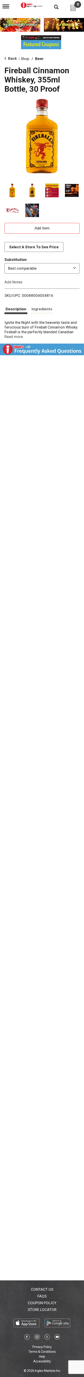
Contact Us (42, 1289)
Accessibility (42, 1361)
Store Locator (42, 1309)
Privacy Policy (42, 1347)
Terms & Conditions (42, 1351)
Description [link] (16, 309)
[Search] (52, 6)
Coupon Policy (42, 1303)
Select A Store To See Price (34, 247)
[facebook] (27, 1337)
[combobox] (42, 268)
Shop (25, 58)
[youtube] (57, 1337)
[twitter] (47, 1337)
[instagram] (37, 1337)
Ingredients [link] (42, 309)
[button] (12, 190)
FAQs (42, 1296)
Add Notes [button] (13, 282)
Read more (13, 336)
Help (42, 1356)
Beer (39, 58)
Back (12, 58)
